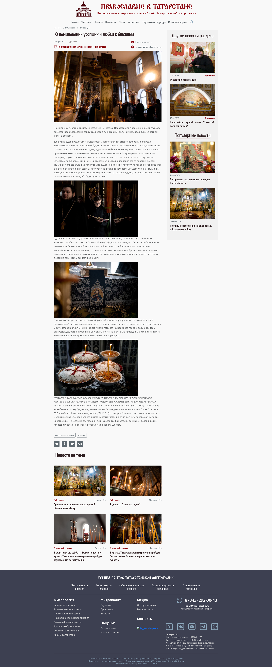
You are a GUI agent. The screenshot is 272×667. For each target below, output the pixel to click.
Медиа (122, 22)
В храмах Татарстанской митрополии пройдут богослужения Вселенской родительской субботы (135, 556)
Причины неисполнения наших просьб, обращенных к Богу (74, 506)
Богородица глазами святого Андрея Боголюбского (190, 181)
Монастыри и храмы (177, 22)
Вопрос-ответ (108, 628)
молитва (81, 435)
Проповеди (107, 609)
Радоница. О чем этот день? (125, 504)
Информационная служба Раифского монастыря (82, 46)
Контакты (145, 618)
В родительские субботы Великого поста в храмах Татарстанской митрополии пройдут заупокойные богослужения (78, 556)
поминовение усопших (64, 435)
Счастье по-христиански (183, 79)
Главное (75, 22)
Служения (106, 605)
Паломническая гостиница (191, 587)
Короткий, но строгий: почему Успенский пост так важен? (192, 124)
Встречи (105, 613)
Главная (57, 28)
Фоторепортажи (146, 605)
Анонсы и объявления (63, 548)
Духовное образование (67, 626)
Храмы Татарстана (64, 634)
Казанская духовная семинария (163, 587)
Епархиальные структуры (154, 22)
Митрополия (133, 22)
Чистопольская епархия (79, 587)
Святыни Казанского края (68, 622)
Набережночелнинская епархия (131, 587)
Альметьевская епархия (104, 587)
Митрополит (87, 22)
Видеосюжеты (145, 609)
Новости (99, 22)
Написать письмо (110, 632)
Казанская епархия (64, 605)
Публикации (110, 22)
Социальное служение (66, 630)
